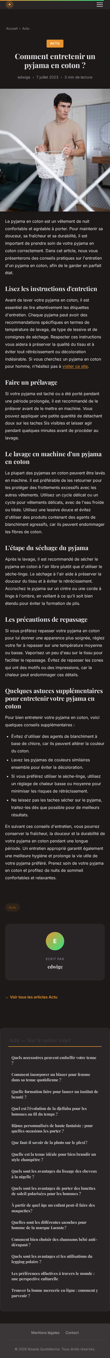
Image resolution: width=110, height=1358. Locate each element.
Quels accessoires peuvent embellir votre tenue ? (54, 1060)
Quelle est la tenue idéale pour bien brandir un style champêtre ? (54, 1157)
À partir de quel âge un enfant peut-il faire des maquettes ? (53, 1208)
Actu (25, 28)
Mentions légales (45, 1332)
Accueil (12, 28)
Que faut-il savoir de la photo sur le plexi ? (49, 1142)
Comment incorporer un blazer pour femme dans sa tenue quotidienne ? (51, 1077)
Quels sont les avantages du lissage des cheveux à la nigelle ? (54, 1173)
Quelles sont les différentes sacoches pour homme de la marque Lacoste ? (49, 1225)
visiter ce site (75, 366)
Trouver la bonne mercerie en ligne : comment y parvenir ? (55, 1293)
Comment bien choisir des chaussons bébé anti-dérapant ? (54, 1242)
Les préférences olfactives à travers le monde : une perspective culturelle (53, 1276)
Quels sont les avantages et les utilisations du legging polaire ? (52, 1259)
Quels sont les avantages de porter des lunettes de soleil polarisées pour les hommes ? (53, 1191)
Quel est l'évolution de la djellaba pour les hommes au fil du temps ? (49, 1111)
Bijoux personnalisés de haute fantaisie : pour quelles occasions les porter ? (52, 1128)
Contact (72, 1332)
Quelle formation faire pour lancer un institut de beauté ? (55, 1094)
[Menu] (100, 5)
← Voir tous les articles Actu (31, 997)
